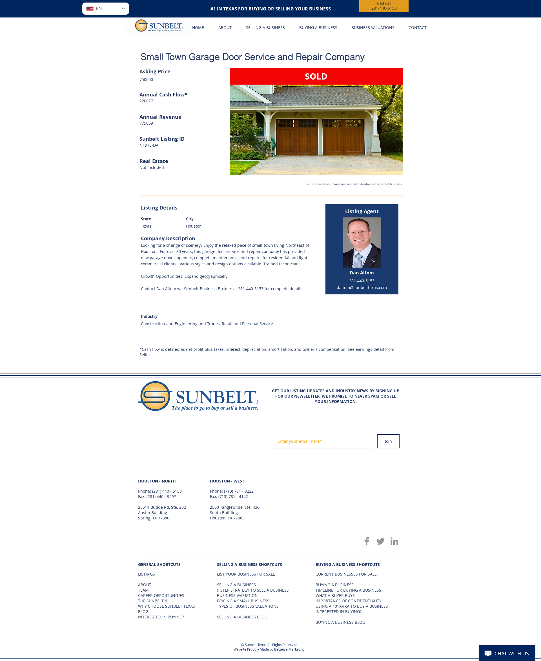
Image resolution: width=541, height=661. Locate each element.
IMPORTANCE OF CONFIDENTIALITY (349, 600)
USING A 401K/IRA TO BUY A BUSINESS (352, 606)
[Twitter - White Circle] (395, 383)
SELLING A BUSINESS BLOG (242, 617)
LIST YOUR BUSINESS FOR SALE (246, 574)
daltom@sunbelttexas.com (362, 287)
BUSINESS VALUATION (237, 595)
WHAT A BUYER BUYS (335, 595)
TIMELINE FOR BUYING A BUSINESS (348, 590)
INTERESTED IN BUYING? (339, 611)
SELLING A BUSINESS (236, 584)
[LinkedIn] (394, 541)
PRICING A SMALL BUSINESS (243, 600)
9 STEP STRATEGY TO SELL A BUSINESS (253, 590)
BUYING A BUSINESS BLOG (340, 622)
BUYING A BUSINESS (335, 584)
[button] (316, 121)
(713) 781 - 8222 (239, 491)
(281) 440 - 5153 (167, 491)
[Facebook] (366, 541)
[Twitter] (380, 541)
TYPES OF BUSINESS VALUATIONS (248, 606)
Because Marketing (289, 649)
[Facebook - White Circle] (384, 383)
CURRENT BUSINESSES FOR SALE (346, 574)
